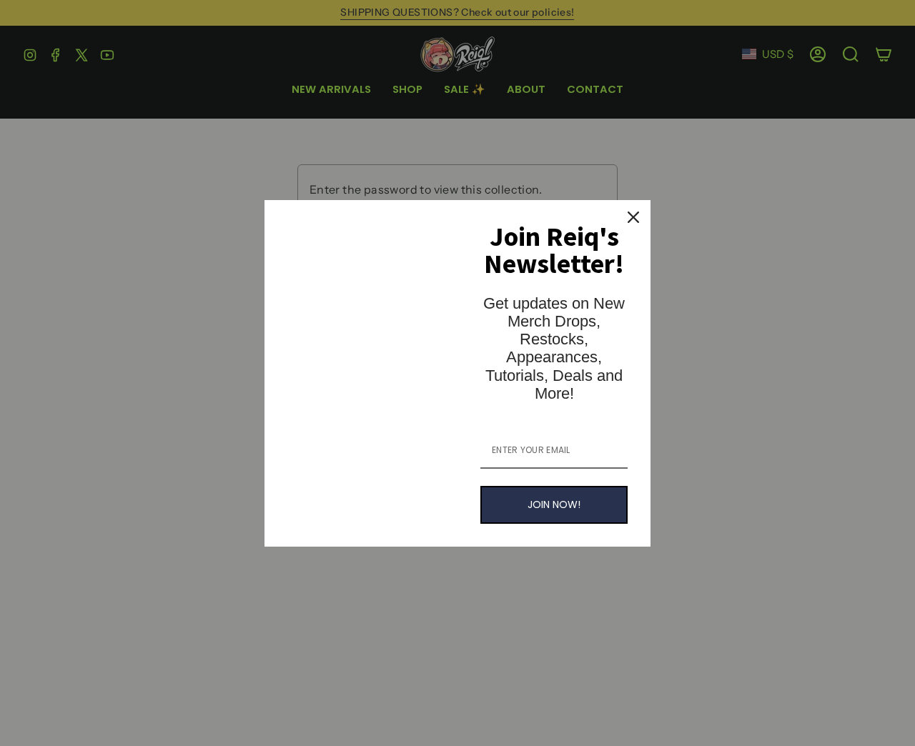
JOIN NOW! (554, 504)
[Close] (633, 217)
